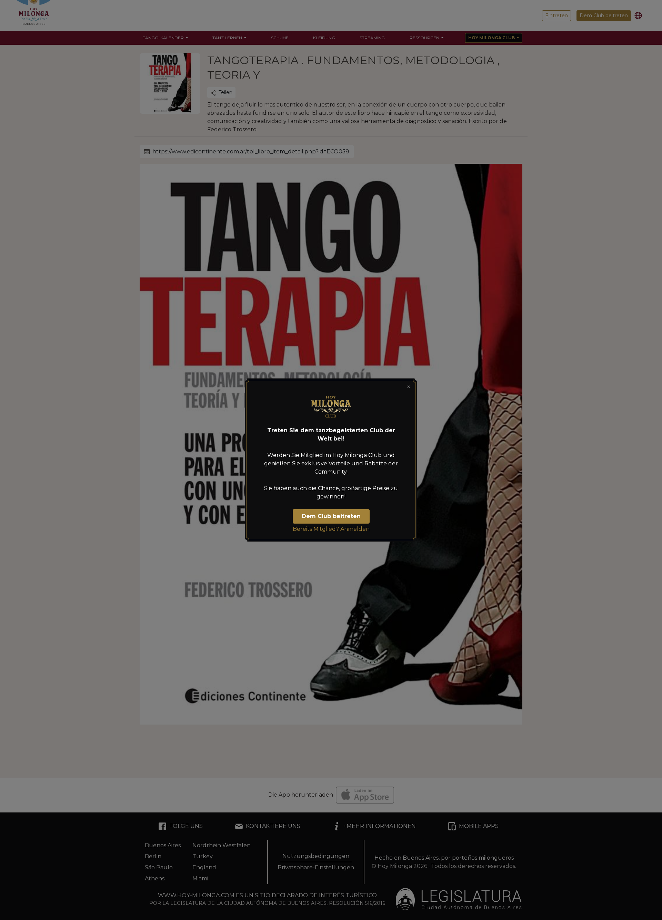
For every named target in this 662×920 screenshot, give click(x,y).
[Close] (408, 387)
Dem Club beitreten (331, 516)
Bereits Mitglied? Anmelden (331, 529)
